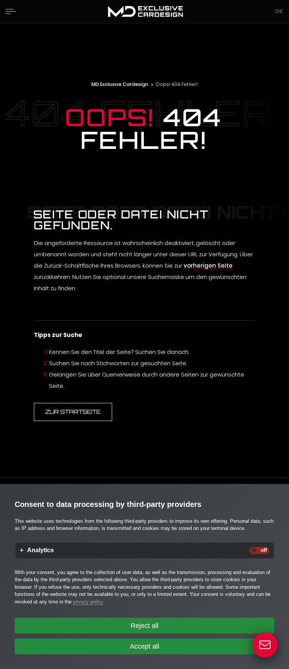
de (279, 11)
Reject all (144, 625)
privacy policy (88, 602)
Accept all (144, 646)
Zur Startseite (72, 411)
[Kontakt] (265, 645)
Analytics (40, 550)
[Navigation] (10, 11)
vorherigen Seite (208, 265)
